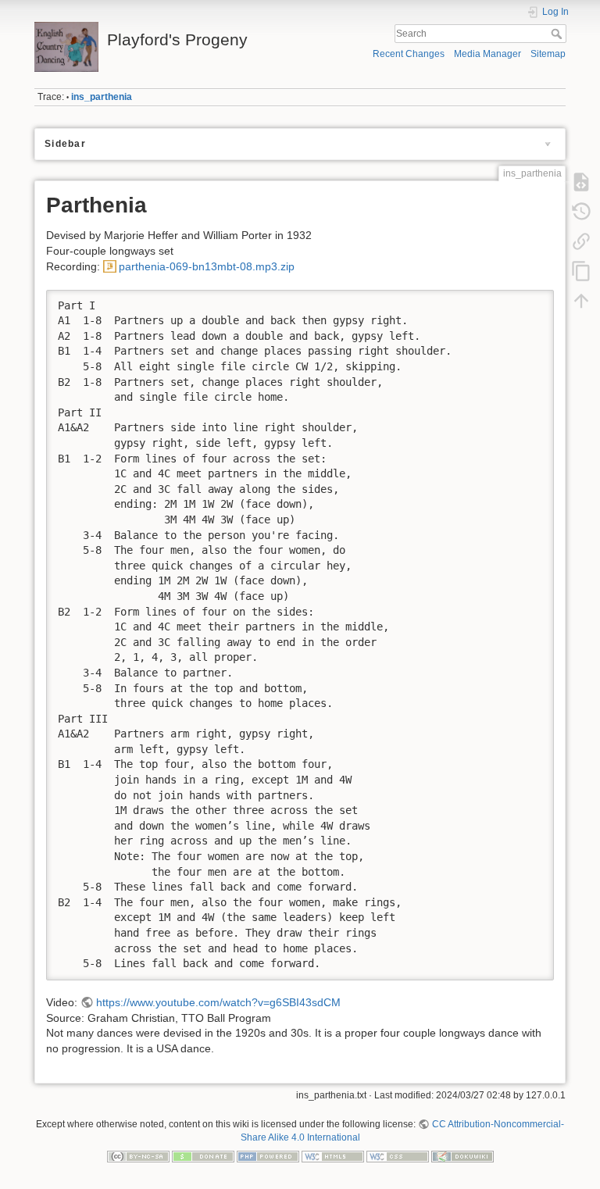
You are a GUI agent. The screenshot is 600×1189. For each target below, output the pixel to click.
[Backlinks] (581, 241)
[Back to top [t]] (581, 301)
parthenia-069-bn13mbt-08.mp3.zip (207, 266)
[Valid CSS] (397, 1155)
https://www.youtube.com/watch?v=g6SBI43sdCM (218, 1002)
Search (558, 33)
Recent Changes (409, 53)
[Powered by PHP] (268, 1155)
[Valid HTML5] (333, 1155)
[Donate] (203, 1155)
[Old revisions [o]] (581, 212)
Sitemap (548, 53)
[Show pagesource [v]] (581, 182)
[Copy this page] (581, 271)
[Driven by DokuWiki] (462, 1155)
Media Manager (487, 53)
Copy (532, 301)
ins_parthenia (101, 96)
